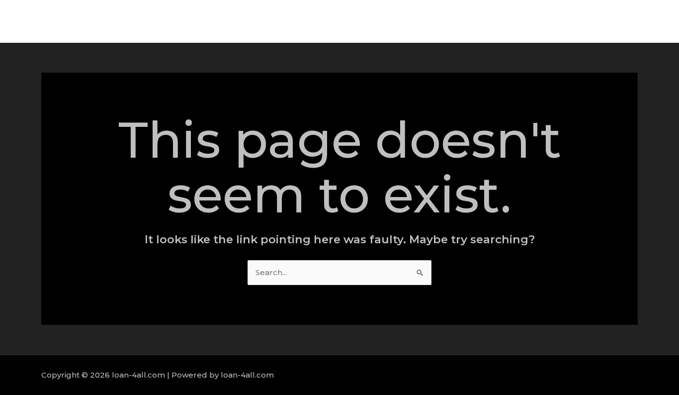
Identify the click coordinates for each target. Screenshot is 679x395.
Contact (639, 21)
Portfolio (592, 21)
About (502, 21)
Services (545, 21)
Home (462, 21)
